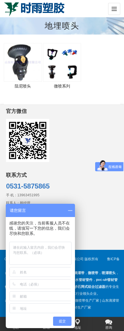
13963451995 (28, 195)
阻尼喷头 (23, 86)
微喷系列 (62, 86)
